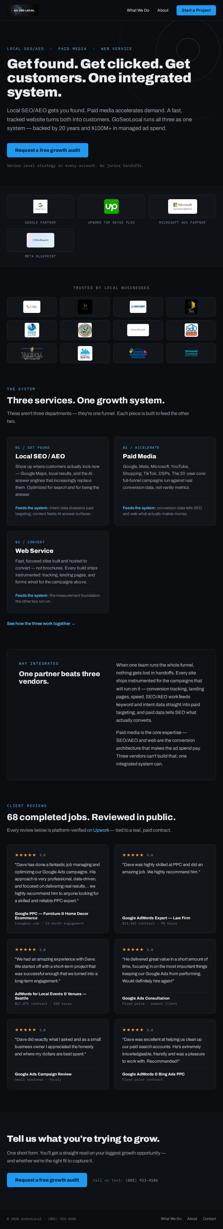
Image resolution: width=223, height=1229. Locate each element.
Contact (209, 1219)
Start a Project (196, 10)
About (162, 10)
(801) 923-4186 (141, 1180)
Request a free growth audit (47, 150)
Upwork (101, 830)
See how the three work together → (41, 623)
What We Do (138, 10)
